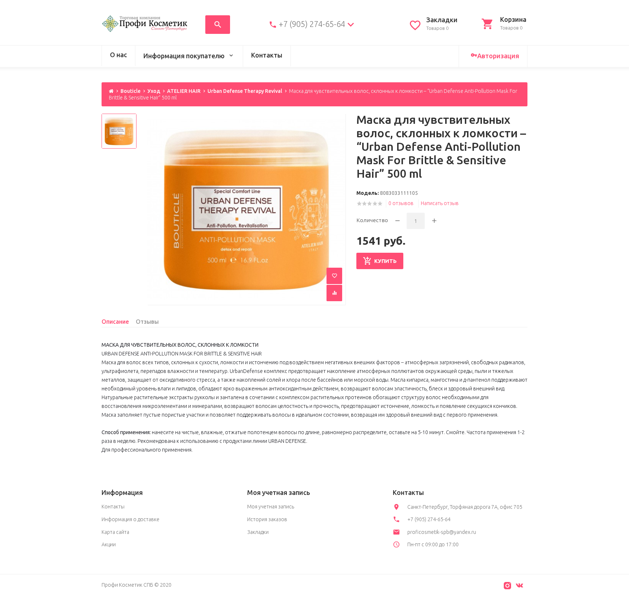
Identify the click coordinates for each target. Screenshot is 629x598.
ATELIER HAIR (184, 91)
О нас (118, 54)
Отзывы (147, 321)
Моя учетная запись (270, 507)
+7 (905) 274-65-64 (312, 24)
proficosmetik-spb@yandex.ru (441, 532)
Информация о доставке (130, 519)
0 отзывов (401, 203)
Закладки (258, 532)
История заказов (267, 519)
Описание (115, 321)
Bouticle (130, 91)
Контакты (266, 55)
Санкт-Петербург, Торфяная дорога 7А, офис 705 (464, 507)
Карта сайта (115, 532)
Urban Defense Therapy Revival (244, 91)
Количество (372, 220)
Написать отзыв (440, 203)
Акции (109, 544)
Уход (153, 91)
